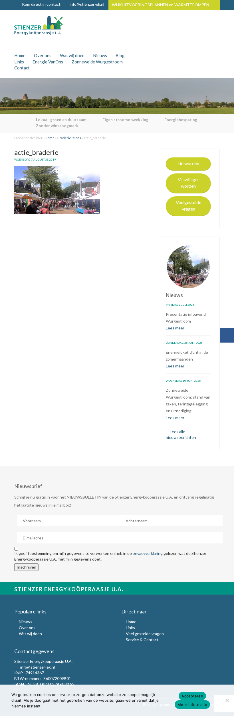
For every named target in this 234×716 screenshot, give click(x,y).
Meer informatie (192, 704)
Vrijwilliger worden (188, 183)
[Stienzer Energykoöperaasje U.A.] (38, 25)
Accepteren (192, 696)
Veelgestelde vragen (188, 205)
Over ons (42, 55)
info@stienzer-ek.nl (87, 4)
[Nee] (227, 700)
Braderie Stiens (69, 138)
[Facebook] (227, 335)
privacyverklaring (148, 553)
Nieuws (100, 55)
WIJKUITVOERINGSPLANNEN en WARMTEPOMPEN (160, 4)
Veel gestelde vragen (145, 633)
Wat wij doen (72, 55)
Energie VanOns (48, 61)
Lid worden (188, 163)
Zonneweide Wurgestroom (97, 61)
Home (19, 55)
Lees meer (175, 327)
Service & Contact (142, 639)
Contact (22, 67)
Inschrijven (26, 567)
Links (19, 61)
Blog (120, 55)
